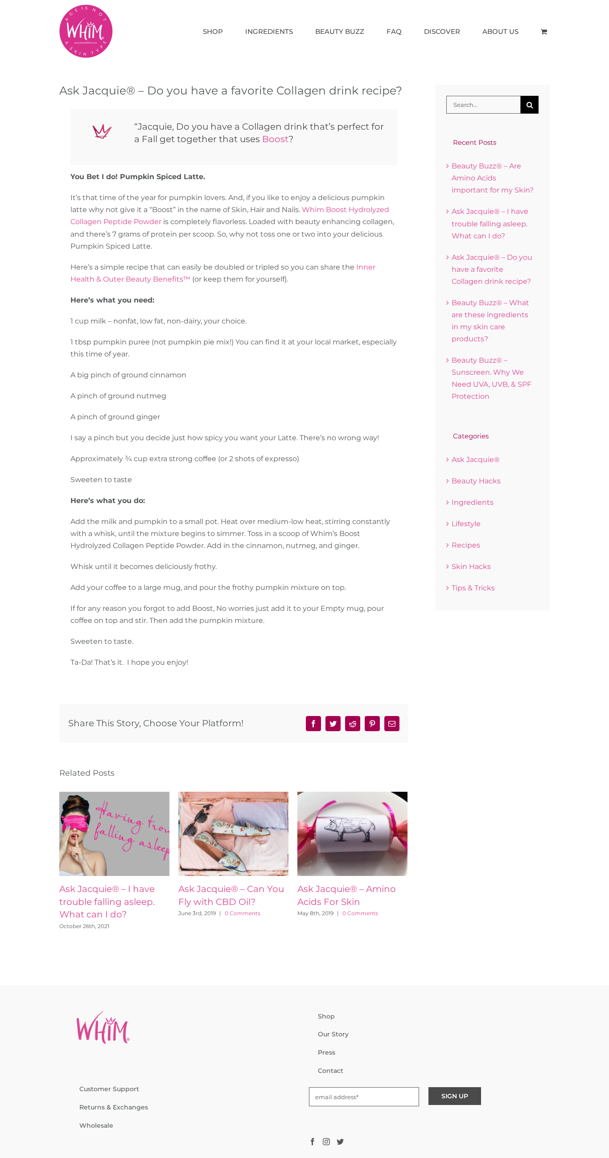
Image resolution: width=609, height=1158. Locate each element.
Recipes (466, 545)
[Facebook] (312, 1141)
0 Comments (242, 913)
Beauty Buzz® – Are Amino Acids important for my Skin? (493, 178)
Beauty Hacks (476, 481)
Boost (275, 139)
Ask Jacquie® (476, 459)
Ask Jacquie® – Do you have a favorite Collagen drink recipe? (492, 269)
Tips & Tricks (473, 588)
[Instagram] (326, 1141)
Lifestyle (466, 524)
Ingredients (473, 502)
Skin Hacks (471, 566)
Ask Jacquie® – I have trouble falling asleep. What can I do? (107, 902)
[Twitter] (340, 1141)
